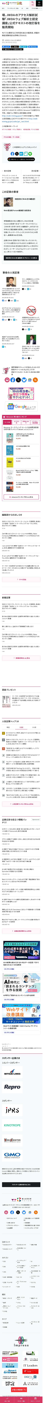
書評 (4, 1302)
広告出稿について (21, 1249)
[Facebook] (12, 379)
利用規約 (27, 1223)
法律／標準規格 (7, 1277)
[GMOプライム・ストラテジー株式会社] (12, 1156)
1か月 (34, 727)
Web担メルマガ (21, 1244)
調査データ (34, 1298)
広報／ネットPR (7, 1282)
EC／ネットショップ (21, 1282)
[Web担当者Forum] (21, 1200)
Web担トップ (5, 1044)
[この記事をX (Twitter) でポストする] (17, 154)
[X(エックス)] (18, 379)
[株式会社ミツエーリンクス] (12, 1072)
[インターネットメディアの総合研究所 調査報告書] (30, 1360)
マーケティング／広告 (13, 8)
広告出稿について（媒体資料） (31, 1219)
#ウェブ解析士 (17, 129)
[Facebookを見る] (12, 1212)
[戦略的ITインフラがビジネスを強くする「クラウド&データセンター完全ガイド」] (10, 1354)
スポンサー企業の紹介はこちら (21, 1185)
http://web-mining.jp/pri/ (12, 116)
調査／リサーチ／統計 (21, 1272)
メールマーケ (6, 1287)
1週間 (21, 727)
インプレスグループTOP (31, 1228)
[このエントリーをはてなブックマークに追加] (21, 154)
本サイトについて (12, 1218)
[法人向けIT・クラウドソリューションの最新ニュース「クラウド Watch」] (10, 1366)
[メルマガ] (7, 379)
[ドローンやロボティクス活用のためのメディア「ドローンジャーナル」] (10, 1384)
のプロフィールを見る (21, 258)
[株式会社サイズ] (12, 1140)
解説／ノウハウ (7, 1298)
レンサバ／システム (35, 1277)
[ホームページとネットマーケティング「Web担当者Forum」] (10, 1360)
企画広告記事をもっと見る (22, 931)
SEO (3, 8)
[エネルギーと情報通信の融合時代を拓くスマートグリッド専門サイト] (10, 1372)
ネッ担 (26, 372)
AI (22, 8)
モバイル (33, 1282)
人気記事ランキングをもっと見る (22, 804)
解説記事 (5, 1323)
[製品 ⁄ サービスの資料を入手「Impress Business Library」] (10, 1378)
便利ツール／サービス (7, 1307)
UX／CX (19, 1277)
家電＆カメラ (26, 422)
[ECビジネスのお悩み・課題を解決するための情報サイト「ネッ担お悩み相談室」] (19, 1390)
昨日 (8, 727)
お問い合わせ (11, 1223)
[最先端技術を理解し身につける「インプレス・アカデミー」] (30, 1384)
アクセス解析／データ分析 (21, 1266)
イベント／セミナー (21, 1307)
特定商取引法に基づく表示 (32, 1225)
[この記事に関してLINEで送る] (30, 154)
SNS (27, 8)
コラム (19, 1302)
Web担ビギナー (7, 1244)
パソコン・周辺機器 (35, 422)
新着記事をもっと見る (23, 658)
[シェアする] (12, 154)
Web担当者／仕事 (35, 1272)
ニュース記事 (20, 1323)
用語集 (5, 1327)
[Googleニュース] (29, 379)
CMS (4, 1272)
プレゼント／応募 (35, 1322)
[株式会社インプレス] (21, 1342)
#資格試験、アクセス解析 (31, 129)
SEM (18, 1287)
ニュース (4, 1046)
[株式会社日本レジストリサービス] (12, 1110)
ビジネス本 (16, 422)
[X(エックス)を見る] (18, 1212)
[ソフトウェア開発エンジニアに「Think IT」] (30, 1354)
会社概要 (9, 1228)
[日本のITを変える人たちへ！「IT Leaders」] (30, 1366)
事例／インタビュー (20, 1298)
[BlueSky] (24, 379)
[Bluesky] (24, 1212)
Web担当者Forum (9, 3)
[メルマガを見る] (6, 1212)
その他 (33, 1287)
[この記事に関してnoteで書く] (26, 154)
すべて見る (22, 579)
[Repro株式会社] (12, 1087)
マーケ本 (7, 422)
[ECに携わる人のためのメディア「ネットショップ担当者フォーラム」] (30, 1372)
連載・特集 (34, 1244)
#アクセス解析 (6, 129)
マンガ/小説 (34, 1302)
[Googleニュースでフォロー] (30, 1212)
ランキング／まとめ (35, 1307)
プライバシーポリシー (13, 1225)
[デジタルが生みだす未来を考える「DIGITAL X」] (30, 1378)
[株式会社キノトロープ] (12, 1125)
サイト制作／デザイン (35, 1266)
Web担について (7, 1249)
